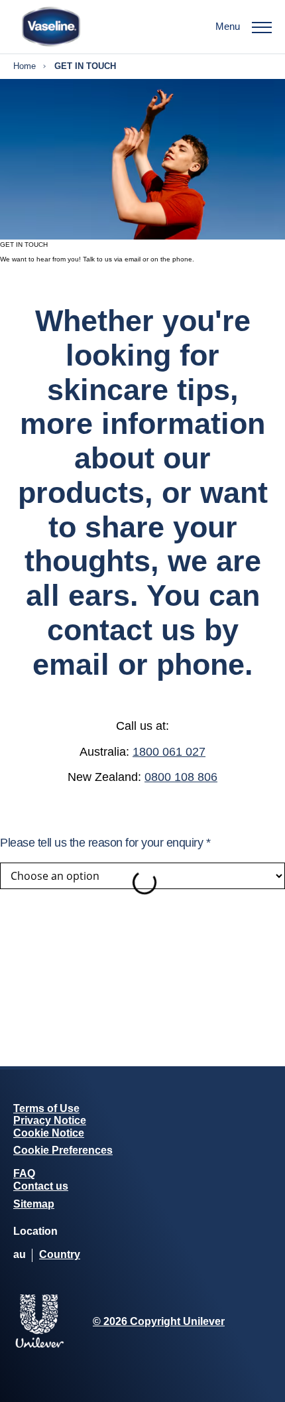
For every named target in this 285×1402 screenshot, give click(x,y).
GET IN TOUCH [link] (85, 66)
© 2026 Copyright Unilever (159, 1321)
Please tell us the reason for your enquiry (105, 842)
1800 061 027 (169, 751)
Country (59, 1254)
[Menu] (262, 26)
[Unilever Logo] (39, 1345)
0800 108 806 (180, 777)
